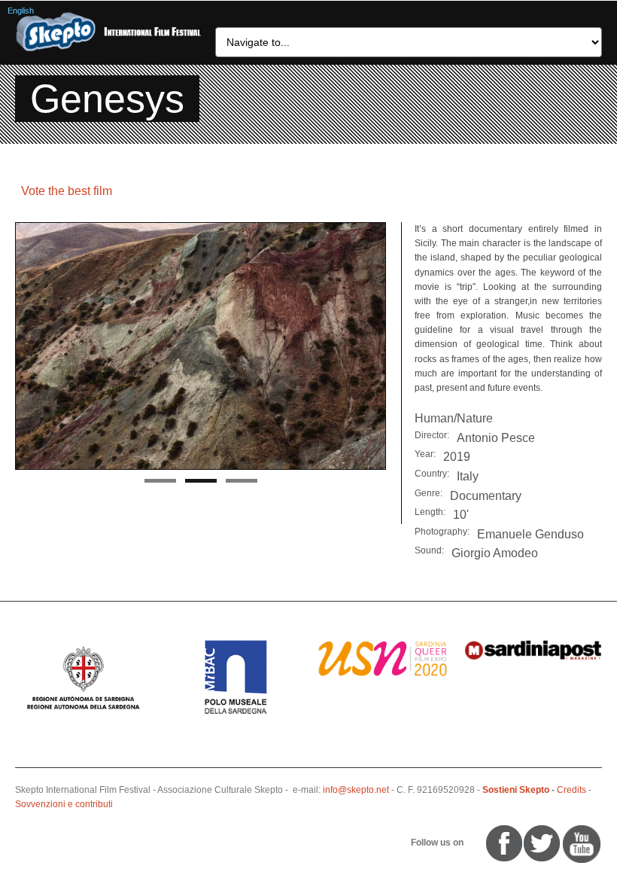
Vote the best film (66, 190)
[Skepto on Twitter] (479, 843)
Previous (26, 347)
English (21, 10)
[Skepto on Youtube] (472, 843)
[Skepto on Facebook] (503, 843)
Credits (571, 790)
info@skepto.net (356, 790)
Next (374, 347)
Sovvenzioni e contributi (64, 804)
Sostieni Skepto (515, 790)
